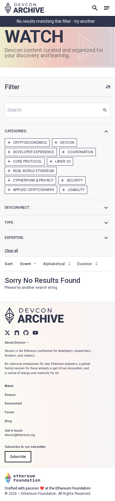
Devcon (10, 395)
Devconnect (13, 403)
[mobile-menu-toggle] (107, 8)
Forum (9, 412)
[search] (95, 8)
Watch (9, 386)
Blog (8, 421)
